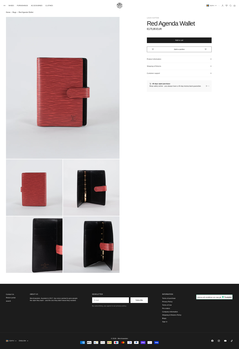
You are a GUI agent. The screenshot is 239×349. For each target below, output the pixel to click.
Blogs (164, 318)
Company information (170, 312)
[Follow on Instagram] (219, 341)
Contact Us (10, 294)
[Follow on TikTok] (232, 341)
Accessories (36, 5)
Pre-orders (166, 308)
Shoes (11, 5)
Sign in (164, 322)
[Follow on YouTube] (225, 341)
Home (8, 12)
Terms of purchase (169, 298)
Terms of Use (167, 305)
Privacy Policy (167, 302)
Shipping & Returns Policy (171, 315)
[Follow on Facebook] (212, 341)
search (8, 301)
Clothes (49, 5)
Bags (15, 12)
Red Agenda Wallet (26, 12)
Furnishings (22, 5)
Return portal (11, 298)
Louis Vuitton (153, 18)
